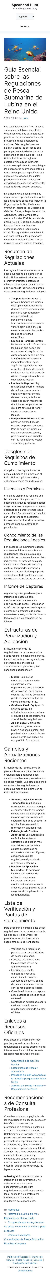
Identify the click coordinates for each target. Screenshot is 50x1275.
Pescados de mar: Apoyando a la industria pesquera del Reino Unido (28, 1078)
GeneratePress (25, 1270)
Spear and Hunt (25, 5)
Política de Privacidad (17, 1256)
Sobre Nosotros (24, 1260)
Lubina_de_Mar (29, 1213)
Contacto (38, 1260)
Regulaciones (11, 1218)
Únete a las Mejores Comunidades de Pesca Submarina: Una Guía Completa (24, 1239)
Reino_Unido (27, 1218)
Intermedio (14, 1213)
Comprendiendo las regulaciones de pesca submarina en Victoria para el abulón (24, 1226)
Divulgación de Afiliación (25, 1263)
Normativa (13, 1209)
